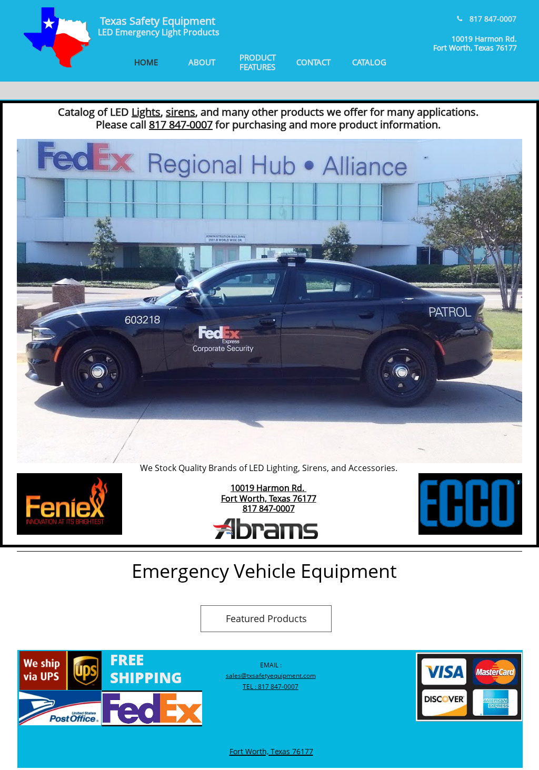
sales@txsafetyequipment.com (271, 675)
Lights (146, 112)
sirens (180, 112)
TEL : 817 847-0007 (270, 686)
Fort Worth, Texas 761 (264, 498)
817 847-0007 (269, 508)
